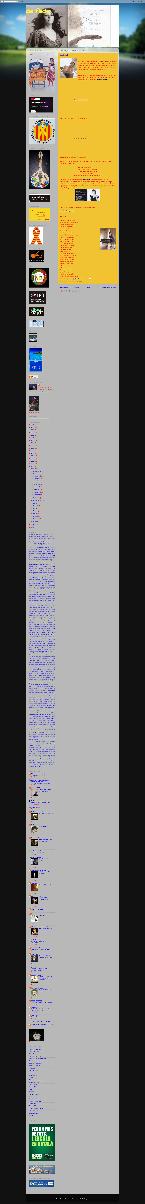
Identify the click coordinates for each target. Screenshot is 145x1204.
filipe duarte (44, 653)
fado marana (50, 622)
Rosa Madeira (41, 741)
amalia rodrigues (39, 544)
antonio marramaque (43, 557)
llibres (53, 684)
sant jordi (37, 746)
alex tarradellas (33, 540)
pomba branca (32, 734)
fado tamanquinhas (40, 639)
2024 (33, 430)
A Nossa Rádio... (36, 788)
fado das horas (46, 611)
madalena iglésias (40, 690)
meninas (37, 714)
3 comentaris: (82, 279)
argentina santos (44, 564)
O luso (40, 724)
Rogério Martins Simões (36, 1108)
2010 (33, 466)
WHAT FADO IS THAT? (45, 885)
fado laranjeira (37, 620)
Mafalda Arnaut (39, 692)
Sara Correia (52, 745)
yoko (43, 764)
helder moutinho (46, 660)
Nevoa (31, 1096)
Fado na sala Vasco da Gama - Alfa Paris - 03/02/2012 (45, 978)
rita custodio (47, 738)
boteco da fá (46, 572)
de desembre (37, 471)
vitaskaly (50, 762)
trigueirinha (32, 760)
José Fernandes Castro (40, 675)
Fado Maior (43, 622)
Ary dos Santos (50, 566)
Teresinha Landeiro (33, 757)
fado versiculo (40, 643)
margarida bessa (34, 701)
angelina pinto (39, 553)
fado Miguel (32, 632)
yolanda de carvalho (49, 764)
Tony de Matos (44, 759)
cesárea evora (40, 585)
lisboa (37, 684)
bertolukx (39, 572)
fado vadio (52, 641)
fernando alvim (33, 649)
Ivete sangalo (41, 666)
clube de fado (32, 589)
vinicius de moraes (42, 762)
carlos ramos (51, 578)
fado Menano (47, 628)
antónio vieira (51, 562)
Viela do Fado (35, 940)
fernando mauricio (44, 651)
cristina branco (51, 589)
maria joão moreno (38, 707)
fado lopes (49, 620)
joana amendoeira (46, 668)
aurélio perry (43, 568)
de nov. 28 (37, 478)
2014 (33, 456)
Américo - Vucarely (35, 1065)
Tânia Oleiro (35, 753)
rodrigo (36, 739)
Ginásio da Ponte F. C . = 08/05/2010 (41, 1002)
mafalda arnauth (47, 692)
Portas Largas (40, 734)
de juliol (35, 505)
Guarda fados (35, 838)
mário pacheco (44, 711)
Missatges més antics (107, 287)
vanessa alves (44, 760)
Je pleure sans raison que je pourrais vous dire (40, 780)
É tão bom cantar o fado (36, 1080)
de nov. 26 (37, 484)
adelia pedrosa (41, 536)
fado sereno (52, 638)
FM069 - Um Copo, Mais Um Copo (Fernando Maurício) (41, 1009)
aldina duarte (47, 538)
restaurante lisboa (46, 736)
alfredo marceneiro (46, 542)
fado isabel (50, 617)
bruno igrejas (52, 572)
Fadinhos (34, 1015)
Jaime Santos (48, 666)
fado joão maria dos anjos (39, 619)
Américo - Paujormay (35, 1061)
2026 (33, 424)
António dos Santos (49, 555)
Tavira (49, 753)
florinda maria (41, 654)
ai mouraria (48, 536)
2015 (33, 453)
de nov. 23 (37, 487)
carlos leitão (52, 576)
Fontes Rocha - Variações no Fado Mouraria (44, 899)
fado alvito (49, 602)
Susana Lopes (36, 975)
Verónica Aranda (34, 1113)
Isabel (35, 666)
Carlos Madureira (42, 577)
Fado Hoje (34, 954)
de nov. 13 (37, 489)
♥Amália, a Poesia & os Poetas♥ (41, 927)
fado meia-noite (38, 628)
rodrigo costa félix (42, 739)
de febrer (36, 519)
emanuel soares (42, 596)
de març (35, 516)
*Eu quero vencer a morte (46, 813)
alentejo (53, 538)
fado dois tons (37, 613)
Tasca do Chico (44, 753)
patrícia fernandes (40, 726)
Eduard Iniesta (32, 594)
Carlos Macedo (33, 578)
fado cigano (52, 606)
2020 (33, 440)
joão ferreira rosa (37, 669)
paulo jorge (45, 727)
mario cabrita (36, 710)
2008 (33, 524)
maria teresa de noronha (44, 709)
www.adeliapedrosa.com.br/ (40, 1021)
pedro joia (40, 729)
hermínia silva (38, 662)
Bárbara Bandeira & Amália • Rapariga (42, 783)
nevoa (53, 718)
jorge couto (49, 671)
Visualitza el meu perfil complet (38, 392)
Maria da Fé (46, 703)
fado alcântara (48, 600)
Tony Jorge (52, 758)
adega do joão (51, 534)
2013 (33, 458)
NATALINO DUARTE (45, 989)
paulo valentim (51, 727)
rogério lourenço (51, 739)
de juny (35, 508)
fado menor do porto (39, 630)
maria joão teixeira (50, 707)
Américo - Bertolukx (35, 1056)
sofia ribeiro (52, 749)
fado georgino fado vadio (40, 617)
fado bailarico (51, 604)
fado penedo (39, 634)
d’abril (35, 513)
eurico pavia (45, 598)
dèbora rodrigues (43, 590)
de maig (35, 511)
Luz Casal (64, 55)
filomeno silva (52, 652)
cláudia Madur (52, 587)
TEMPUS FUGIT (36, 857)
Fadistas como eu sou (38, 870)
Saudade (31, 747)
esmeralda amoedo (37, 598)
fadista (49, 598)
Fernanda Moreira (39, 647)
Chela (31, 1077)
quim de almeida (49, 734)
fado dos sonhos (47, 613)
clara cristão (45, 587)
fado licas (44, 620)
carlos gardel (45, 576)
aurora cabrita (51, 568)
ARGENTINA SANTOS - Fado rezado (46, 872)
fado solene (32, 639)
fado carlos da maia (34, 606)
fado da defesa (36, 609)
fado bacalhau (36, 604)
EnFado (50, 596)
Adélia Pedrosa (34, 1054)
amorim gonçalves (44, 545)
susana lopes (52, 751)
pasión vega (32, 726)
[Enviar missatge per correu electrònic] (89, 279)
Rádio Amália (33, 1103)
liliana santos (47, 682)
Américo (53, 544)
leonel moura (40, 683)
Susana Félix (45, 751)
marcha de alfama (40, 697)
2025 (33, 427)
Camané (31, 574)
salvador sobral (45, 743)
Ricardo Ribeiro (34, 1106)
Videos (31, 1115)
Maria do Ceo (47, 705)
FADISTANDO (43, 915)
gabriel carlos (43, 656)
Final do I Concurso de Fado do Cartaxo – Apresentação (40, 969)
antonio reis (48, 561)
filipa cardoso (37, 653)
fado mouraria (41, 632)
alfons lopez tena (50, 540)
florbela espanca (33, 654)
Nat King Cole (39, 716)
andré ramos (32, 553)
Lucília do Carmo (48, 686)
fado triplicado (45, 641)
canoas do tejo (44, 574)
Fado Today (35, 883)
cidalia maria (38, 587)
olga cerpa (45, 724)
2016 (33, 450)
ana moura (39, 549)
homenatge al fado (47, 662)
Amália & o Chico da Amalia (39, 852)
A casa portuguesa (35, 1049)
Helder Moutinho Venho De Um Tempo (45, 840)
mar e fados (42, 696)
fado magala (36, 622)
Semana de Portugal (41, 747)
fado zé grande (36, 645)
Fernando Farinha (33, 651)
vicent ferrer (32, 762)
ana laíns (39, 547)
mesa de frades (45, 714)
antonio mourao (37, 559)
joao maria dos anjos (48, 669)
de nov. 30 (37, 476)
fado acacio (32, 600)
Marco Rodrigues (50, 699)
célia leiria (53, 583)
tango (30, 753)
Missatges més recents (69, 287)
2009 (33, 469)
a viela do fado (33, 534)
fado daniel (38, 611)
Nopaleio (32, 1099)
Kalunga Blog (47, 681)
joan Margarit (37, 668)
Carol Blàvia (33, 1075)
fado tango (49, 640)
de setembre (37, 500)
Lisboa (31, 1089)
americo (47, 544)
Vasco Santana (51, 760)
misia (34, 716)
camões (31, 1073)
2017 (33, 448)
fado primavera (47, 634)
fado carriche (44, 606)
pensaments (40, 732)
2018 (33, 445)
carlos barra (39, 576)
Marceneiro (32, 1091)
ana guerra (34, 547)
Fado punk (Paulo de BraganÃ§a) (40, 802)
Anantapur (32, 1068)
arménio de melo (33, 566)
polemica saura (51, 732)
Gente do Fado (36, 896)
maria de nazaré (38, 705)
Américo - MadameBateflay (37, 1058)
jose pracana (49, 679)
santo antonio (44, 745)
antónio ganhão (33, 557)
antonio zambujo (34, 564)
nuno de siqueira (49, 722)
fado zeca (42, 645)
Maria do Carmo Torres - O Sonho (40, 949)
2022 (33, 435)
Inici (88, 287)
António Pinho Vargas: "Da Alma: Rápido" (45, 790)
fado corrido (33, 607)
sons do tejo (39, 751)
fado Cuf (48, 607)
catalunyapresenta (48, 581)
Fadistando (35, 825)
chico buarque (48, 585)
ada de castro (42, 534)
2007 (33, 527)
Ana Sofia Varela (42, 551)
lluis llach (31, 686)
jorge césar (35, 671)
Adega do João (34, 1051)
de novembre (37, 474)
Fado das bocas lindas (39, 812)
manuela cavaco (33, 696)
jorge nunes (48, 673)
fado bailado (43, 604)
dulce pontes (51, 592)
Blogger (86, 1199)
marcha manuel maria (38, 699)
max (32, 714)
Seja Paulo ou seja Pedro (46, 928)
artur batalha (42, 566)
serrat (30, 749)
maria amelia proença (45, 701)
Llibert (50, 684)
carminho (38, 579)
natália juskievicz (48, 716)
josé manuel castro (37, 677)
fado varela (32, 643)
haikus (38, 660)
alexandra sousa (41, 540)
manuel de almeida (49, 694)
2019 (33, 443)
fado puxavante (38, 636)
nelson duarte (46, 718)
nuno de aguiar (39, 722)
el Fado (33, 967)
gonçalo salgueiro (43, 658)
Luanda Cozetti (39, 686)
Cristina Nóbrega (34, 591)
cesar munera (33, 585)
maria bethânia (38, 703)
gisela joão (35, 658)
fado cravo (41, 607)
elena (44, 594)
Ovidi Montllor (52, 724)
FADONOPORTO (36, 1001)
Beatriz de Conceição (41, 570)
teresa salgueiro (38, 755)
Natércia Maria (37, 718)
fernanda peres (51, 647)
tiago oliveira (48, 757)
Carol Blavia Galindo (46, 579)
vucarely (39, 764)
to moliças (36, 759)
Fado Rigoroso (48, 636)
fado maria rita (47, 626)
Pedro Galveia (33, 729)
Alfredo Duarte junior (34, 541)
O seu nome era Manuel (38, 775)
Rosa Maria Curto (34, 1110)
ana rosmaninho (48, 549)
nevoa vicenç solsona (35, 720)
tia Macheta (42, 757)
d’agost (35, 503)
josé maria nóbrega (40, 679)
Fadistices (34, 1007)
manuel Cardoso (38, 694)
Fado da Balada (35, 1017)
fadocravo (48, 645)
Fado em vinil (33, 1084)
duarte (36, 592)
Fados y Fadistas (37, 909)
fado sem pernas (45, 638)
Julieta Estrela (39, 681)
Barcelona (31, 570)
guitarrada (32, 660)
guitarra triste (52, 658)
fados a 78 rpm (34, 1087)
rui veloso (36, 743)
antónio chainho (37, 555)
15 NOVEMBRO (43, 826)
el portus (39, 594)
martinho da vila (47, 712)
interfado (31, 666)
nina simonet (46, 720)
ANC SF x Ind (33, 1070)
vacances (38, 760)
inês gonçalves (51, 664)
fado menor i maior (50, 630)
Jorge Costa (42, 671)
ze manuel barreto (35, 766)
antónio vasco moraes (40, 563)
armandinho (52, 564)
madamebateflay (50, 690)
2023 (33, 432)
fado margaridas (38, 626)
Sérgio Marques (51, 747)
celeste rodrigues (44, 583)
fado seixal (38, 638)
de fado (38, 10)
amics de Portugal (34, 546)
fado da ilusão (51, 609)
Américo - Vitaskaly (35, 1063)
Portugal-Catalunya (35, 1101)
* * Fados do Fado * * (38, 774)
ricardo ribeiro (38, 738)
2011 (33, 464)
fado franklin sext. (47, 615)
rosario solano (50, 741)
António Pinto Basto (40, 561)
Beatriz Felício (51, 570)
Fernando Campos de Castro (46, 649)
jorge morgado (39, 673)
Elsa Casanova (51, 594)
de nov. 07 (37, 492)
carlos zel (31, 579)
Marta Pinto (40, 712)
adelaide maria (32, 536)
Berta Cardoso (33, 572)
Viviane (34, 764)
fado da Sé (31, 611)
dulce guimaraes (43, 592)
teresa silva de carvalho (49, 755)
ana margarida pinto (47, 547)
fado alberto (40, 600)
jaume (42, 385)
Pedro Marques (47, 729)
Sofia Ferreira (45, 749)
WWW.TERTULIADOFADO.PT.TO (42, 1024)
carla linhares (32, 576)
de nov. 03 (37, 494)
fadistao (53, 598)
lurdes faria (37, 688)
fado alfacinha (40, 602)
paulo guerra (38, 728)
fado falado (39, 615)
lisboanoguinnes (43, 684)
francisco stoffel (36, 656)
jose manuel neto (48, 677)
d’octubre (36, 498)
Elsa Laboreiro (33, 596)
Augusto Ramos (33, 568)
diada (50, 591)
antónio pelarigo (46, 559)
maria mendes (32, 709)
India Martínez (43, 664)
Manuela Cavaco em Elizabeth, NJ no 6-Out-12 (45, 957)
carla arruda (52, 574)
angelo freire (47, 553)
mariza (50, 710)
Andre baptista (51, 551)
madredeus (32, 692)
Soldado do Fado (37, 948)
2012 (33, 461)
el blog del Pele (34, 1082)
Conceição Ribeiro (42, 589)
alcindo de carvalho (38, 538)
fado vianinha (49, 643)
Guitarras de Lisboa (37, 988)
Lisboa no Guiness (37, 851)
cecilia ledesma (35, 583)
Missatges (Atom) (74, 291)
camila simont (37, 574)
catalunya (40, 581)
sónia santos (32, 751)
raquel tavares (36, 736)
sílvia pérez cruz (37, 749)
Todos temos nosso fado (39, 801)
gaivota (49, 656)
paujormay (49, 726)
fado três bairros (37, 641)
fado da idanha (44, 609)
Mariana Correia (34, 1094)
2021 (33, 438)
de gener (36, 521)
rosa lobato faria (33, 741)
